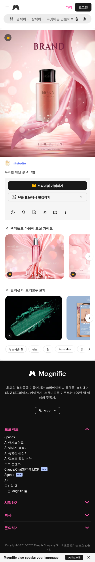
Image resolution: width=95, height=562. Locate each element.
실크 (35, 349)
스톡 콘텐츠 (12, 464)
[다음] (89, 256)
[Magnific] (47, 374)
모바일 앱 (11, 485)
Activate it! (74, 557)
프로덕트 (11, 429)
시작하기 (11, 502)
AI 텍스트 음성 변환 (18, 458)
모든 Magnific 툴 (15, 491)
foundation (65, 349)
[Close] (88, 557)
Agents (13, 474)
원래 (25, 38)
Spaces (9, 437)
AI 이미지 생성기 (16, 447)
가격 (69, 7)
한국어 (47, 410)
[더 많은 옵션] (65, 212)
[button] (47, 410)
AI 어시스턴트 (14, 442)
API (6, 480)
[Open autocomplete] (10, 19)
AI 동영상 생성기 (16, 453)
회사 (7, 515)
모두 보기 (38, 290)
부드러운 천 (16, 349)
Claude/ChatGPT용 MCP (25, 469)
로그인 (83, 7)
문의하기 (11, 527)
